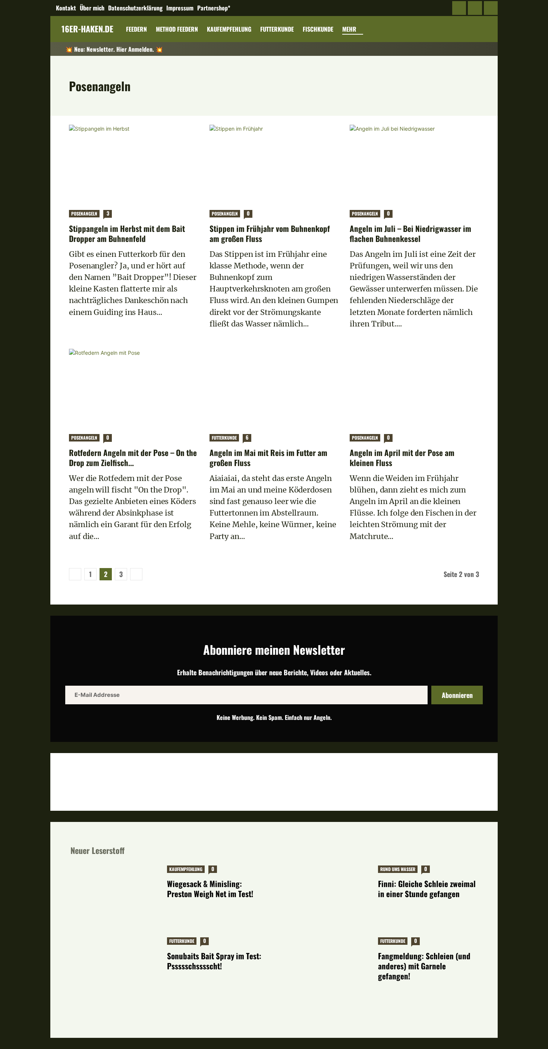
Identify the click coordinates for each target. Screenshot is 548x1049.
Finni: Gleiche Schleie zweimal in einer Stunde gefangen (427, 888)
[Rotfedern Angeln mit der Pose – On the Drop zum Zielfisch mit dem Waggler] (133, 387)
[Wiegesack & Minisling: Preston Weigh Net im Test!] (115, 895)
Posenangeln (84, 213)
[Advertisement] (274, 781)
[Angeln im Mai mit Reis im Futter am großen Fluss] (274, 387)
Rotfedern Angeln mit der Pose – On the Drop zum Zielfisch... (133, 457)
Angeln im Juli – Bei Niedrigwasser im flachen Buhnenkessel (410, 233)
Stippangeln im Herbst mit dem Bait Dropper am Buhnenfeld (127, 233)
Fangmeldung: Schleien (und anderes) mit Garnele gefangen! (424, 966)
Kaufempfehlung (185, 869)
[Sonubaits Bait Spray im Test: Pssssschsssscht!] (115, 966)
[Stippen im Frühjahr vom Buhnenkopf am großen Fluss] (274, 163)
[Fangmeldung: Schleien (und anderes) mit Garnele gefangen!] (326, 966)
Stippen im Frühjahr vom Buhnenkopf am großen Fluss (270, 233)
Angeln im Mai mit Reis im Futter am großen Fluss (268, 457)
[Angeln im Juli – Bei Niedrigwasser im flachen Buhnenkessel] (414, 163)
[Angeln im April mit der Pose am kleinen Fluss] (414, 387)
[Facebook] (459, 8)
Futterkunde (224, 437)
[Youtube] (491, 8)
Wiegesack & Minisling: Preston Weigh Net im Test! (210, 888)
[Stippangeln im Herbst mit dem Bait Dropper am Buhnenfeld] (133, 163)
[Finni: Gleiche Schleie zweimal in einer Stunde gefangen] (326, 895)
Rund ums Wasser (397, 869)
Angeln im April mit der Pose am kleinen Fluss (402, 457)
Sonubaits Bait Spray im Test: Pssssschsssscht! (214, 961)
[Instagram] (475, 8)
